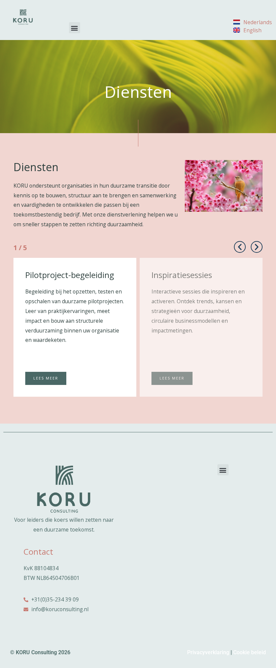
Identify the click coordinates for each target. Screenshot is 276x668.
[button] (74, 27)
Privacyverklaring (208, 653)
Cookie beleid (249, 653)
